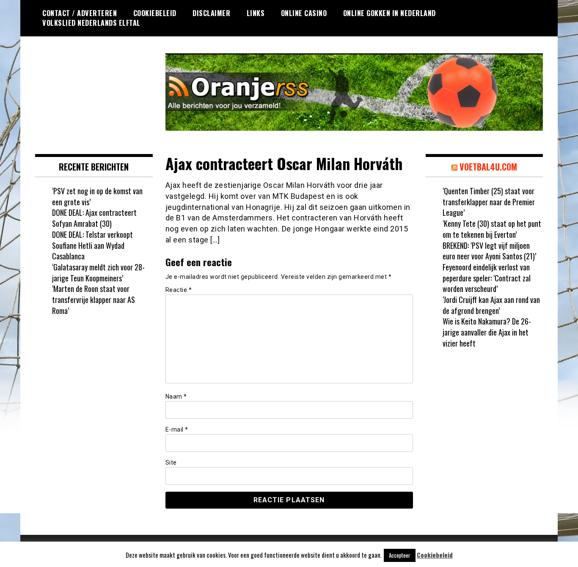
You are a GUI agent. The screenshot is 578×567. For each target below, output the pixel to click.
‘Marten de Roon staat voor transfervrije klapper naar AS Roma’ (93, 299)
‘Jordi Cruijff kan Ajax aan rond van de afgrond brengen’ (491, 305)
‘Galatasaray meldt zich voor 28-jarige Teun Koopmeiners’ (98, 272)
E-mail (176, 429)
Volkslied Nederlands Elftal (91, 23)
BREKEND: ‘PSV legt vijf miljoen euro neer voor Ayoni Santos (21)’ (489, 251)
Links (256, 13)
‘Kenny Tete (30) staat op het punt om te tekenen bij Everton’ (492, 229)
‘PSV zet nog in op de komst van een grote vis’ (97, 196)
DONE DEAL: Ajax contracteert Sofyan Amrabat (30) (94, 218)
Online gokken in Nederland (389, 13)
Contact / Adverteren (79, 13)
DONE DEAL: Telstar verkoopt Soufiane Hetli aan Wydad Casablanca (92, 245)
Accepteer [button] (399, 555)
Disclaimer (211, 13)
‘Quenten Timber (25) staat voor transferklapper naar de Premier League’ (489, 201)
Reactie (178, 289)
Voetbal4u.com (488, 166)
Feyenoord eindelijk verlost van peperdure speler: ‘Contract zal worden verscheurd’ (487, 277)
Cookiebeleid (154, 13)
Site (171, 462)
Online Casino (304, 13)
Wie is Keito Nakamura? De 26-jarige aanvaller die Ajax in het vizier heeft (487, 332)
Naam (176, 396)
